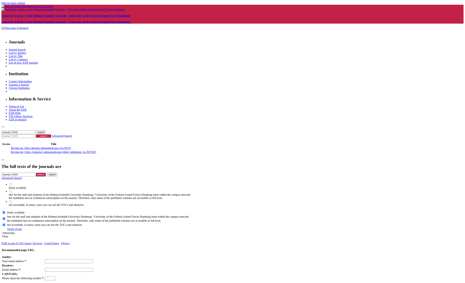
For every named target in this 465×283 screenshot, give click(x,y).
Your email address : (14, 261)
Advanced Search (62, 135)
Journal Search (17, 49)
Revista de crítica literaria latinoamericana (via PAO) (41, 148)
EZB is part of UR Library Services (21, 243)
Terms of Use (16, 106)
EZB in (18, 119)
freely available (16, 212)
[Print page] (9, 28)
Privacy (65, 243)
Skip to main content (13, 3)
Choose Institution (19, 87)
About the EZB (18, 109)
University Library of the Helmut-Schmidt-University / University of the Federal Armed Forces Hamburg (65, 15)
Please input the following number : (23, 278)
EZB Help (15, 113)
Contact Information (20, 81)
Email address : (11, 269)
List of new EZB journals (23, 62)
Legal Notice (51, 243)
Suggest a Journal (19, 84)
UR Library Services (21, 116)
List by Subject (17, 52)
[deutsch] (22, 28)
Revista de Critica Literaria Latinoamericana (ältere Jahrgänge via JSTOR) (53, 152)
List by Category (18, 59)
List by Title (16, 56)
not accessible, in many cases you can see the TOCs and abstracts (44, 224)
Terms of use (14, 229)
